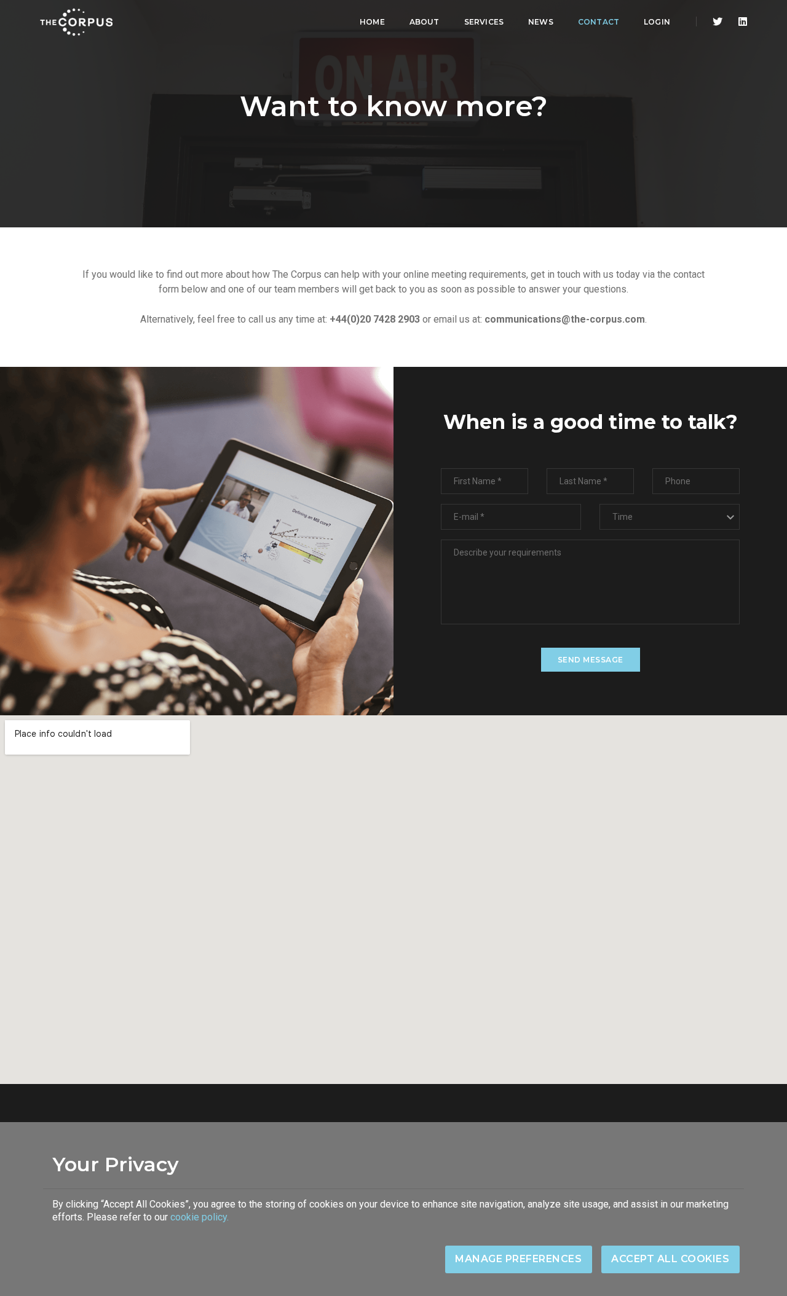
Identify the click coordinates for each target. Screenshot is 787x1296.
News (540, 21)
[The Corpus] (76, 22)
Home (372, 21)
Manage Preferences (518, 1259)
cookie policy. (199, 1217)
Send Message (590, 659)
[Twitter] (717, 22)
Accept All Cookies (670, 1259)
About (424, 21)
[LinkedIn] (739, 22)
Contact (598, 21)
